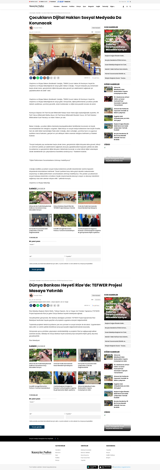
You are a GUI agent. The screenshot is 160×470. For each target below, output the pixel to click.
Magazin (91, 6)
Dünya (78, 6)
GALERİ (34, 1)
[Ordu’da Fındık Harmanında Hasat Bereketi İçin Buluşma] (89, 197)
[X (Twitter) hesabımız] (130, 1)
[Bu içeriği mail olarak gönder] (44, 77)
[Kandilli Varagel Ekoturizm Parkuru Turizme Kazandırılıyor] (65, 220)
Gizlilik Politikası (110, 455)
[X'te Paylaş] (34, 77)
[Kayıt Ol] (123, 6)
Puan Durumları (85, 458)
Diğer (112, 6)
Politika (71, 6)
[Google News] (96, 78)
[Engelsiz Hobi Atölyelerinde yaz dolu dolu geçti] (108, 120)
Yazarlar (108, 450)
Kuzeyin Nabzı (38, 28)
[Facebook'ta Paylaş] (30, 77)
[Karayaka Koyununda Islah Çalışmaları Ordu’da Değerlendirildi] (40, 220)
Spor (84, 6)
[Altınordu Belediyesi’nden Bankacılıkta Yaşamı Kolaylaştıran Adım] (108, 92)
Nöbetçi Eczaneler (86, 450)
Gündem (57, 6)
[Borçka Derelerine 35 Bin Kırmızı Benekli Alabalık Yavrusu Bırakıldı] (108, 138)
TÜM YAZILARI (96, 28)
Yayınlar (83, 460)
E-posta (69, 256)
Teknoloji (105, 6)
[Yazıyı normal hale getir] (58, 77)
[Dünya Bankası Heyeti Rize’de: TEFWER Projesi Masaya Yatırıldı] (65, 197)
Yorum (32, 244)
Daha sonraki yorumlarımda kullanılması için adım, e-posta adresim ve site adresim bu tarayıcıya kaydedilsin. (61, 263)
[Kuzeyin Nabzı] (36, 7)
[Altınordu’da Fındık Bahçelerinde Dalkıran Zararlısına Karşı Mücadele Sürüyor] (40, 197)
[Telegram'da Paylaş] (41, 77)
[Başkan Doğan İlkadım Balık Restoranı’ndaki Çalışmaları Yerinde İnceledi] (108, 128)
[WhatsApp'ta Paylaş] (37, 77)
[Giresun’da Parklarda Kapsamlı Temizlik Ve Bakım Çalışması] (108, 113)
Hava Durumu (85, 455)
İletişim (108, 458)
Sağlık (98, 6)
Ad (31, 256)
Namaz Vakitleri (85, 452)
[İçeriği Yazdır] (47, 77)
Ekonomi (64, 6)
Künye (108, 452)
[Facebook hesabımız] (55, 439)
